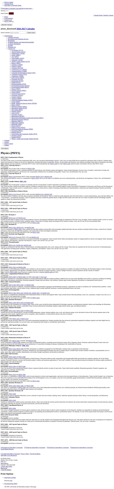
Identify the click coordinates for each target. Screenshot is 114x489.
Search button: (5, 13)
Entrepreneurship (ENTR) (18, 84)
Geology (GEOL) (16, 97)
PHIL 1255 (23, 181)
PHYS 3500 (12, 277)
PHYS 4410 (36, 381)
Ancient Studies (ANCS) (18, 52)
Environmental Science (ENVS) (20, 85)
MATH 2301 (30, 227)
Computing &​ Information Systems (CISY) (23, 73)
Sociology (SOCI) (16, 135)
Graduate (6, 140)
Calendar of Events (13, 37)
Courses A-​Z (11, 48)
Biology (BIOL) (16, 63)
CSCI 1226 (35, 277)
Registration (11, 40)
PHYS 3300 (22, 357)
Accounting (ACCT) (17, 50)
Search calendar (5, 32)
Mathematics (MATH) (17, 122)
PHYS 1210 (12, 176)
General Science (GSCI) (18, 94)
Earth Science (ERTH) (17, 77)
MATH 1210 (39, 176)
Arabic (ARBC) (15, 55)
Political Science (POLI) (18, 127)
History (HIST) (15, 105)
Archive (6, 142)
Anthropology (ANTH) (18, 53)
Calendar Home (8, 4)
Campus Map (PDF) (6, 466)
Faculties (10, 45)
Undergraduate (8, 18)
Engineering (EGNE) (17, 81)
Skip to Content (8, 2)
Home (6, 17)
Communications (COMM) (19, 71)
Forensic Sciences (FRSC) (18, 90)
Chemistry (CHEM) (17, 65)
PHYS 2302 (36, 223)
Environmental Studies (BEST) (20, 87)
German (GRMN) (16, 98)
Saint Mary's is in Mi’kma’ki (9, 455)
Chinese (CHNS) (16, 66)
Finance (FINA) (15, 89)
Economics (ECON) (17, 79)
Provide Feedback (35, 454)
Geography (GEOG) (17, 95)
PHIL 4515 (25, 345)
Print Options (4, 148)
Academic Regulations (14, 44)
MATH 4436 (48, 272)
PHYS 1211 (12, 218)
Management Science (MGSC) (20, 119)
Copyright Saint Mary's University (10, 454)
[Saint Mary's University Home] (16, 8)
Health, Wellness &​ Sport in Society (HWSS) (24, 103)
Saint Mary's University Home (12, 5)
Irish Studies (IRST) (17, 110)
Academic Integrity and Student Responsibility (21, 42)
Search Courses (8, 143)
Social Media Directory (7, 449)
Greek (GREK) (15, 102)
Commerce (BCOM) (17, 68)
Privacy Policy (25, 454)
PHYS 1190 (53, 164)
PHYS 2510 (12, 311)
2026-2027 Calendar (26, 29)
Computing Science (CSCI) (19, 74)
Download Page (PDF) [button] (10, 483)
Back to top (4, 468)
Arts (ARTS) (15, 56)
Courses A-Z (8, 20)
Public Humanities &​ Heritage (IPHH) (22, 129)
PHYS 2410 (19, 293)
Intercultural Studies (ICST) (19, 108)
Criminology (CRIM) (17, 76)
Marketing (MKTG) (17, 121)
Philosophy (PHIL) (16, 124)
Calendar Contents (108, 15)
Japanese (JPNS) (16, 111)
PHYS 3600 (12, 408)
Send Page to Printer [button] (10, 477)
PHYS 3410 (36, 298)
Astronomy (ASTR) (17, 60)
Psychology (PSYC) (17, 131)
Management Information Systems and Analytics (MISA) (27, 118)
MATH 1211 (22, 218)
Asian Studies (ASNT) (17, 58)
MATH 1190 (48, 176)
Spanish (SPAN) (16, 137)
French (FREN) (15, 92)
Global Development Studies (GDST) (22, 100)
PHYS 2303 (36, 232)
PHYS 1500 (12, 285)
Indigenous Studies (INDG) (19, 106)
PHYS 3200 (13, 272)
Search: (3, 10)
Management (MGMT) (17, 116)
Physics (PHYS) (16, 126)
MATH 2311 (20, 227)
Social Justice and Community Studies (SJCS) (24, 134)
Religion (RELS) (16, 132)
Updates (6, 145)
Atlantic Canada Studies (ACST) (20, 61)
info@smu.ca (4, 463)
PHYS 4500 (12, 394)
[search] (13, 10)
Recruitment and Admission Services (18, 39)
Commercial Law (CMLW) (19, 69)
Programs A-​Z (12, 47)
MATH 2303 (22, 267)
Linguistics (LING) (16, 114)
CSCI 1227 (43, 277)
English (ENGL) (16, 82)
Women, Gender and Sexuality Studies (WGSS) (24, 139)
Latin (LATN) (15, 113)
